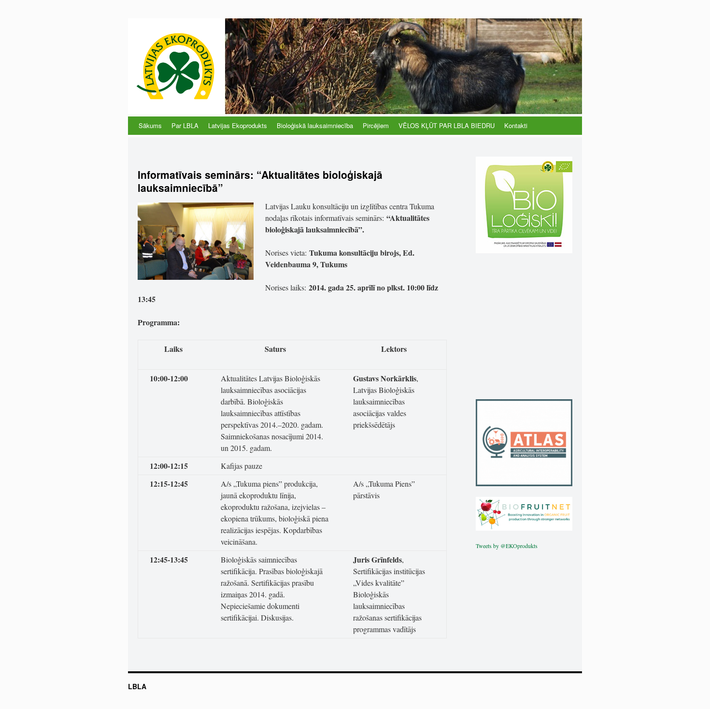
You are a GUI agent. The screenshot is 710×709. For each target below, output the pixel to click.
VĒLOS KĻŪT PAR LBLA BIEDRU (446, 125)
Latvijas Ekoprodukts (237, 125)
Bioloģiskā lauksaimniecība (315, 125)
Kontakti (515, 125)
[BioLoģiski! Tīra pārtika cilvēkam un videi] (524, 251)
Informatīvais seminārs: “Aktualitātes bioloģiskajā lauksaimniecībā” (260, 181)
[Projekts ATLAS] (524, 484)
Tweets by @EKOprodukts (507, 546)
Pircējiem (376, 125)
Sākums (150, 125)
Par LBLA (185, 125)
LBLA (137, 686)
